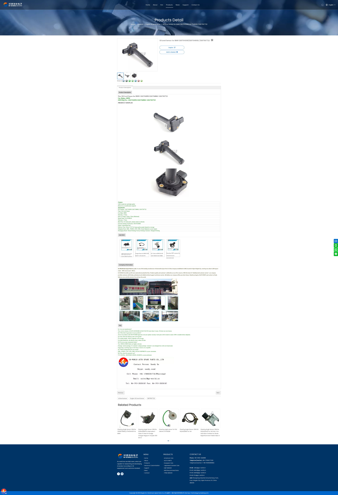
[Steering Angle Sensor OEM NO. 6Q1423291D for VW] (189, 418)
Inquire (170, 48)
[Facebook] (118, 473)
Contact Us (196, 5)
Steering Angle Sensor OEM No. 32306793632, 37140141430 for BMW (127, 431)
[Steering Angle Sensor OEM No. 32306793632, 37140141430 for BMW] (127, 418)
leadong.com (204, 493)
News (178, 5)
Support (186, 5)
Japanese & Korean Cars (171, 465)
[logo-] (128, 456)
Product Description (125, 87)
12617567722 (151, 398)
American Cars (168, 458)
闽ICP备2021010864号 (178, 493)
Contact (147, 473)
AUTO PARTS (168, 460)
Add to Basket (171, 52)
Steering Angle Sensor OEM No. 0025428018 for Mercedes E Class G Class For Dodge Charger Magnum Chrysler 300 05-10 (147, 434)
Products (169, 5)
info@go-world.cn (199, 475)
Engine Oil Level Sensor (137, 398)
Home (148, 5)
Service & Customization (152, 465)
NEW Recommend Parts (171, 470)
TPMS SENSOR (168, 473)
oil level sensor (122, 398)
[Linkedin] (122, 473)
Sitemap (187, 493)
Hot (161, 5)
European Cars (168, 463)
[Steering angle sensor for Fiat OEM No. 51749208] (169, 418)
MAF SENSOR (168, 468)
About (155, 5)
